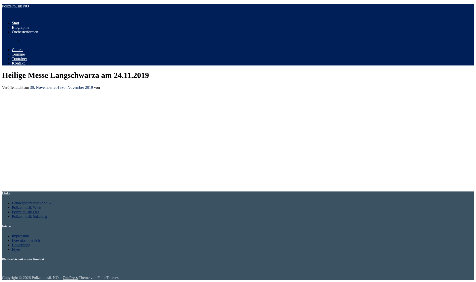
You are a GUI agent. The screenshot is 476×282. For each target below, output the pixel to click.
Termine (18, 54)
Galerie (17, 50)
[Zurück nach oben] (3, 273)
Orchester (29, 36)
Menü (6, 14)
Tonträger (19, 59)
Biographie (20, 27)
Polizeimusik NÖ (15, 6)
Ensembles (30, 45)
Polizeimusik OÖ (25, 212)
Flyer (16, 249)
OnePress (70, 278)
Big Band (29, 41)
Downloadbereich (26, 240)
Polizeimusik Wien (26, 207)
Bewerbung (21, 245)
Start (15, 23)
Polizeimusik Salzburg (29, 216)
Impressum (20, 236)
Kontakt (18, 63)
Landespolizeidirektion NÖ (33, 203)
